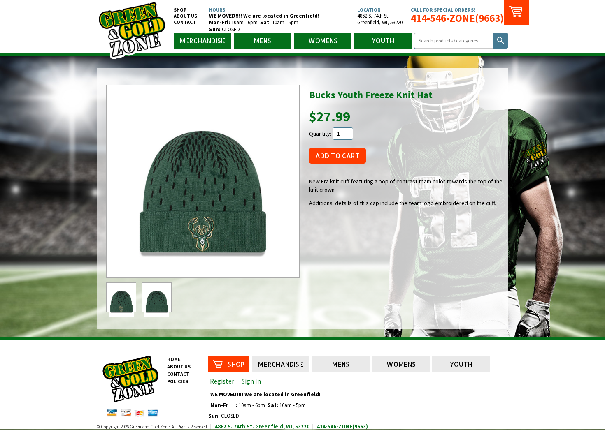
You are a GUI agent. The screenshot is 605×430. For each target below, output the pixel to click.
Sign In (251, 381)
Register (222, 381)
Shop (180, 10)
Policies (177, 381)
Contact (185, 22)
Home (174, 359)
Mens (262, 40)
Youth (383, 40)
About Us (185, 16)
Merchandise (202, 40)
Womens (322, 40)
